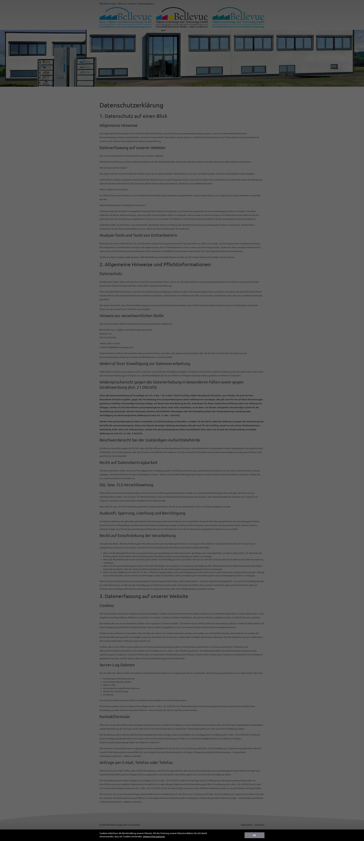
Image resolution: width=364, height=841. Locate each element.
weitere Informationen (154, 836)
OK (254, 835)
